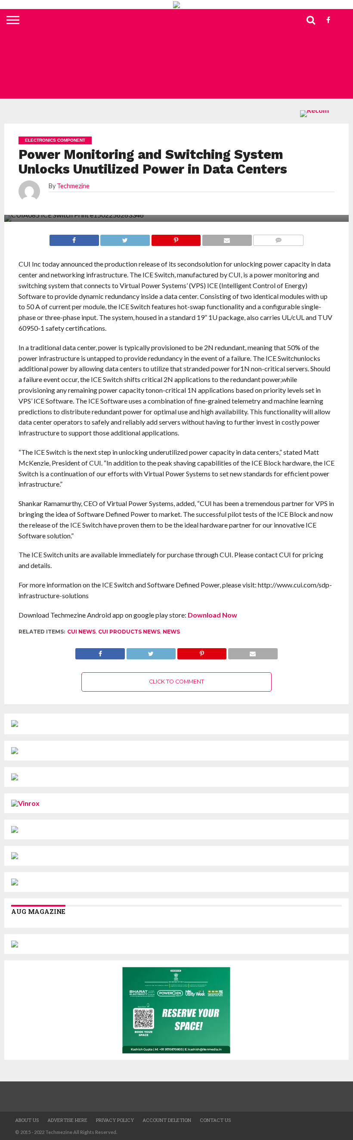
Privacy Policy (115, 1120)
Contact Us (215, 1120)
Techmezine (73, 185)
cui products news (129, 631)
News (171, 631)
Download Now (212, 615)
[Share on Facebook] (100, 651)
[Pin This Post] (201, 651)
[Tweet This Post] (151, 651)
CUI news (81, 631)
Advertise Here (67, 1120)
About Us (27, 1120)
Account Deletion (166, 1120)
